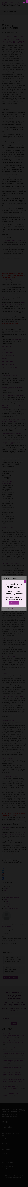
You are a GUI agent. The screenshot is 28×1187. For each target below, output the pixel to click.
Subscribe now (14, 603)
